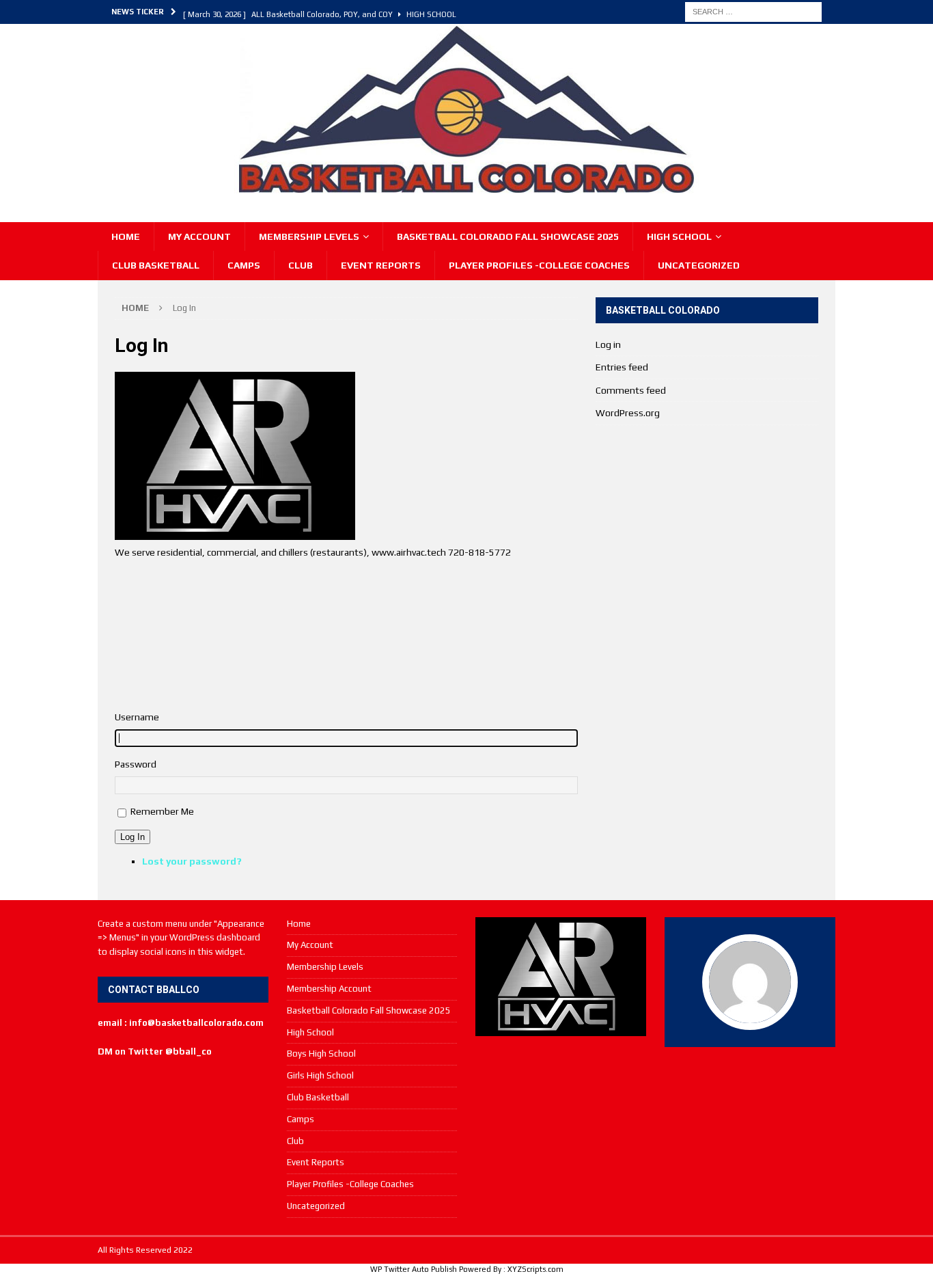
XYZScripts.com (535, 1269)
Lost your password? (192, 861)
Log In (132, 837)
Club (300, 265)
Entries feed (622, 367)
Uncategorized (699, 265)
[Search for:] (753, 10)
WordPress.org (628, 412)
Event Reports (381, 265)
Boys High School (321, 1053)
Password (135, 764)
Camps (243, 265)
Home (125, 236)
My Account (199, 236)
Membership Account (329, 988)
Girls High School (320, 1075)
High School (679, 236)
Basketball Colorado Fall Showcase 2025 (508, 236)
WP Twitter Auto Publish (413, 1269)
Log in (608, 344)
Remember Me (162, 811)
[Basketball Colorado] (466, 187)
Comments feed (631, 390)
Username (137, 716)
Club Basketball (155, 265)
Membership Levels (309, 236)
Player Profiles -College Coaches (539, 265)
